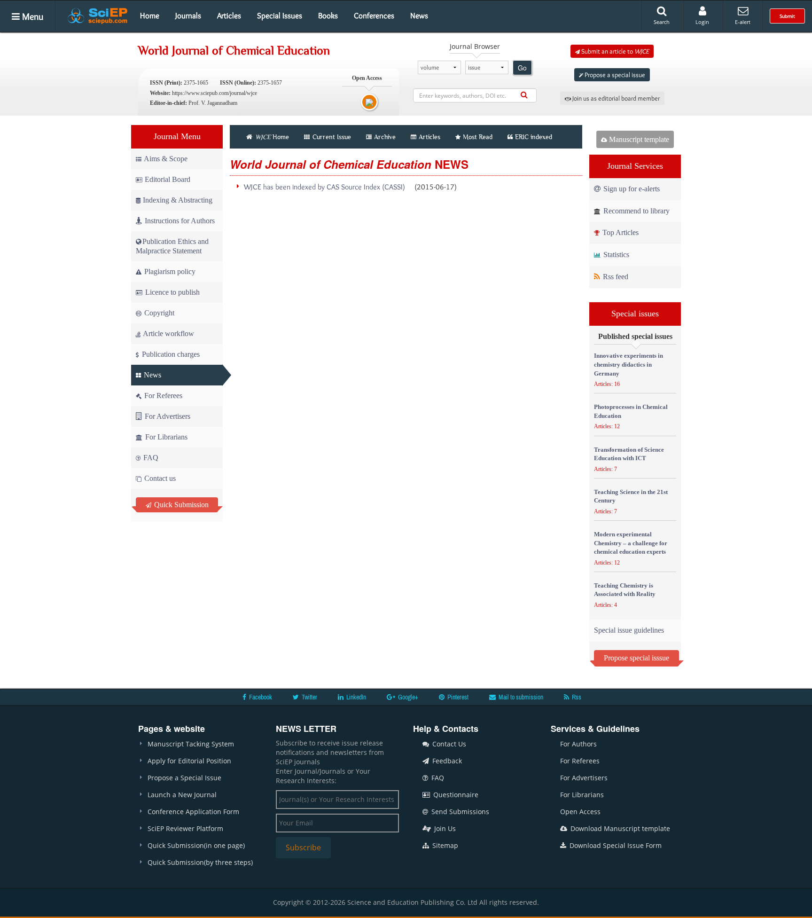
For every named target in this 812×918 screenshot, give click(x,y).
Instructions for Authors (180, 221)
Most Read (477, 137)
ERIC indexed (533, 137)
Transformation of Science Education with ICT (629, 454)
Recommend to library (635, 211)
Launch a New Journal (182, 794)
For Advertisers (166, 416)
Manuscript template (638, 139)
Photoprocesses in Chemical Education (631, 411)
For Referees (162, 396)
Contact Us (448, 743)
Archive (385, 137)
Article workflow (167, 333)
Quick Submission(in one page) (196, 845)
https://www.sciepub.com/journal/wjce (214, 93)
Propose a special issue (614, 75)
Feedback (446, 760)
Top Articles (620, 232)
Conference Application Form (193, 811)
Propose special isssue (636, 658)
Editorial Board (167, 179)
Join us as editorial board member (615, 98)
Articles (229, 15)
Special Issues (279, 15)
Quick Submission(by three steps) (200, 862)
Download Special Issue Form (615, 845)
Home (149, 15)
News (419, 15)
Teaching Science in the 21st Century (631, 496)
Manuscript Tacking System (191, 743)
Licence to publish (171, 292)
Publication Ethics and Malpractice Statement (172, 246)
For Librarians (165, 437)
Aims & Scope (165, 159)
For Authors (578, 743)
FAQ (149, 458)
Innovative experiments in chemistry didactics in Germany (628, 364)
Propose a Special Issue (184, 777)
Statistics (615, 255)
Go (522, 67)
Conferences (374, 15)
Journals (188, 15)
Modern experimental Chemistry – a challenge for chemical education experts (630, 543)
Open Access (580, 811)
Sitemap (444, 845)
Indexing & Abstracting (177, 200)
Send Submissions (459, 811)
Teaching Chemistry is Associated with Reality (625, 590)
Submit (787, 16)
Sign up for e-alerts (630, 189)
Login (702, 21)
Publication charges (170, 354)
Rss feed (614, 277)
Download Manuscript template (619, 828)
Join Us (444, 828)
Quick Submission (180, 505)
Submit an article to (614, 51)
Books (328, 15)
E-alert (742, 21)
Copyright (158, 313)
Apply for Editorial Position (189, 760)
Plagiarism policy (168, 271)
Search (662, 21)
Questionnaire (454, 794)
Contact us (159, 478)
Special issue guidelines (629, 630)
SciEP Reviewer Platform (185, 828)
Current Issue (331, 137)
